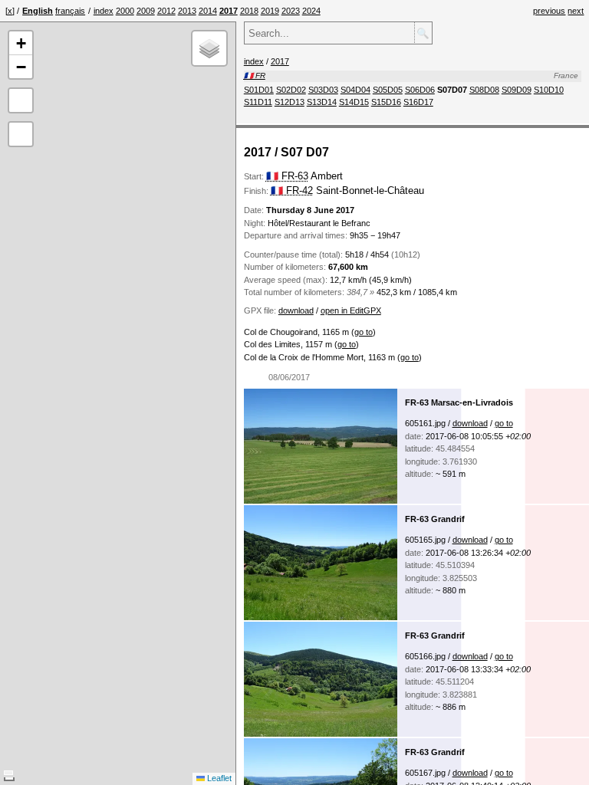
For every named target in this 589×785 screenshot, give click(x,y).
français (70, 10)
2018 (249, 10)
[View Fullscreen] (20, 100)
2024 (311, 10)
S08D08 (484, 89)
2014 (208, 10)
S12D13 (289, 102)
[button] (20, 43)
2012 (166, 10)
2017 (280, 61)
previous (549, 10)
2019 (270, 10)
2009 (146, 10)
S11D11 (258, 102)
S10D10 (549, 89)
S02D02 (291, 89)
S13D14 (322, 102)
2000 (125, 10)
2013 (187, 10)
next (576, 10)
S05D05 (388, 89)
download (296, 310)
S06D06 (420, 89)
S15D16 (386, 102)
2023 (290, 10)
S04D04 (355, 89)
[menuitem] (104, 10)
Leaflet (218, 778)
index (104, 10)
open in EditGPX (351, 310)
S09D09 (516, 89)
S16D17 (418, 102)
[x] (10, 10)
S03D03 (323, 89)
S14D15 (354, 102)
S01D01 (259, 89)
